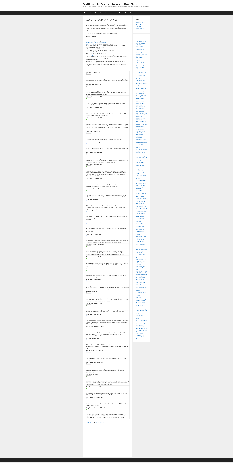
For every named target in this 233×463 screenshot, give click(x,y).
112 (99, 422)
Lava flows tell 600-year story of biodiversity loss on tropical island (141, 238)
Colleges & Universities (135, 12)
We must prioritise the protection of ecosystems (141, 262)
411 (104, 422)
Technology (120, 12)
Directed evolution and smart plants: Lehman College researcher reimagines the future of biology (141, 82)
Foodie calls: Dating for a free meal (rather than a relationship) (141, 157)
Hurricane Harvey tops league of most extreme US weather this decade (141, 310)
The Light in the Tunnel (141, 208)
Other (126, 12)
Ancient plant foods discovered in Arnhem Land (141, 267)
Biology (85, 12)
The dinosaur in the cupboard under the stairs (140, 315)
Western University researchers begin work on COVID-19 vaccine (141, 211)
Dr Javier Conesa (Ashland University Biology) (96, 42)
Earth (96, 12)
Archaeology (107, 12)
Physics (101, 12)
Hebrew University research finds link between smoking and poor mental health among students (141, 106)
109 (93, 422)
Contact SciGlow (139, 22)
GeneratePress (129, 460)
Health (91, 12)
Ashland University (90, 44)
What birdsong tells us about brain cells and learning (141, 294)
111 (97, 422)
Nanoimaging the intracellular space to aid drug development (141, 205)
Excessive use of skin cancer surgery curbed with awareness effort (141, 88)
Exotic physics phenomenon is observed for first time (141, 137)
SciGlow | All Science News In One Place (110, 4)
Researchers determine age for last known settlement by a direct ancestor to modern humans (141, 57)
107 (88, 422)
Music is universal (140, 101)
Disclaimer (138, 24)
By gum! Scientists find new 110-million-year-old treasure (141, 233)
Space (114, 12)
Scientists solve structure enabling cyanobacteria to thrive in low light (141, 142)
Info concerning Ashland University (94, 55)
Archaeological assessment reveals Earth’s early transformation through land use (141, 119)
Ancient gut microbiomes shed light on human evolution (141, 299)
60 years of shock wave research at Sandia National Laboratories (141, 67)
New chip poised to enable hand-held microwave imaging (140, 132)
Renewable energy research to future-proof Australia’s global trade (141, 113)
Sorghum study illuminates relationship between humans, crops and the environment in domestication (141, 74)
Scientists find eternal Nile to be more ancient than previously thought (141, 182)
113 (101, 422)
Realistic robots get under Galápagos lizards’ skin (140, 187)
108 (90, 422)
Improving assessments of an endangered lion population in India (141, 276)
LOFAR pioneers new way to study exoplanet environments (141, 320)
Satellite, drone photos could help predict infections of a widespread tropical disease (141, 164)
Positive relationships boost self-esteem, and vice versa (141, 177)
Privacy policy (139, 26)
